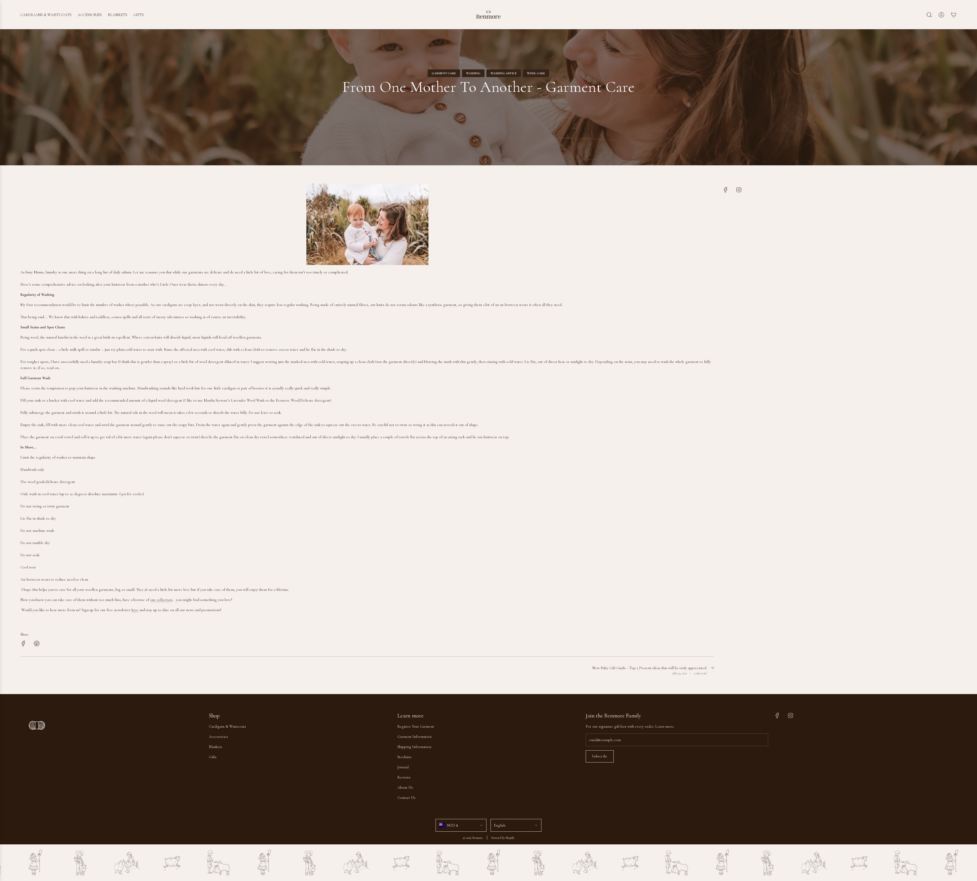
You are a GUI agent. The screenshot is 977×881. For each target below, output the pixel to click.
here (135, 610)
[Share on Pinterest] (37, 644)
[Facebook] (726, 190)
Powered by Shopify (502, 838)
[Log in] (941, 15)
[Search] (929, 15)
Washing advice (504, 73)
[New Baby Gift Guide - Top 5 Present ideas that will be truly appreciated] (712, 670)
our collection (161, 599)
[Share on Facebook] (23, 644)
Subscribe (599, 756)
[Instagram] (739, 190)
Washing (473, 73)
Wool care (536, 73)
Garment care (444, 73)
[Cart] (953, 15)
